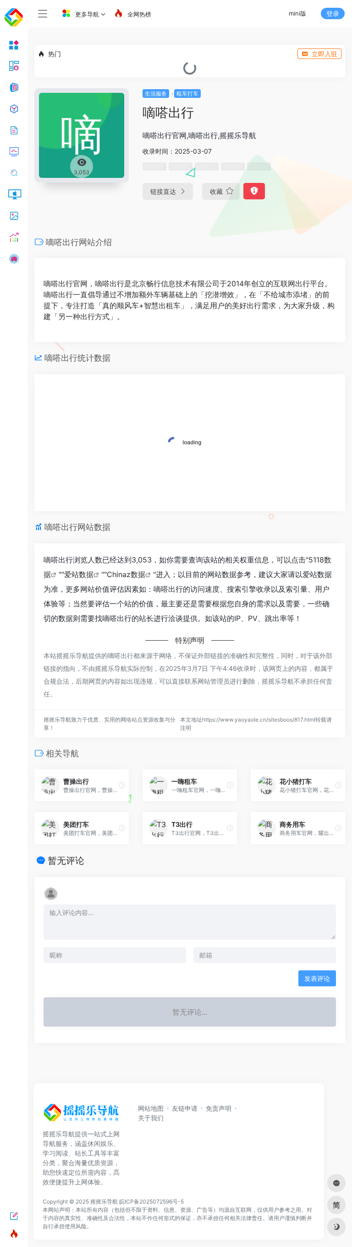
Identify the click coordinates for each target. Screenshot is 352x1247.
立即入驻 (324, 54)
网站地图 (151, 1108)
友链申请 (185, 1108)
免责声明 (218, 1108)
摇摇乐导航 (104, 1201)
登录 (332, 13)
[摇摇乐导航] (81, 1115)
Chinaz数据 (126, 574)
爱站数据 (79, 574)
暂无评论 (66, 860)
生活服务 (156, 93)
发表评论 (317, 978)
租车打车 (187, 93)
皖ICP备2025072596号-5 (151, 1201)
